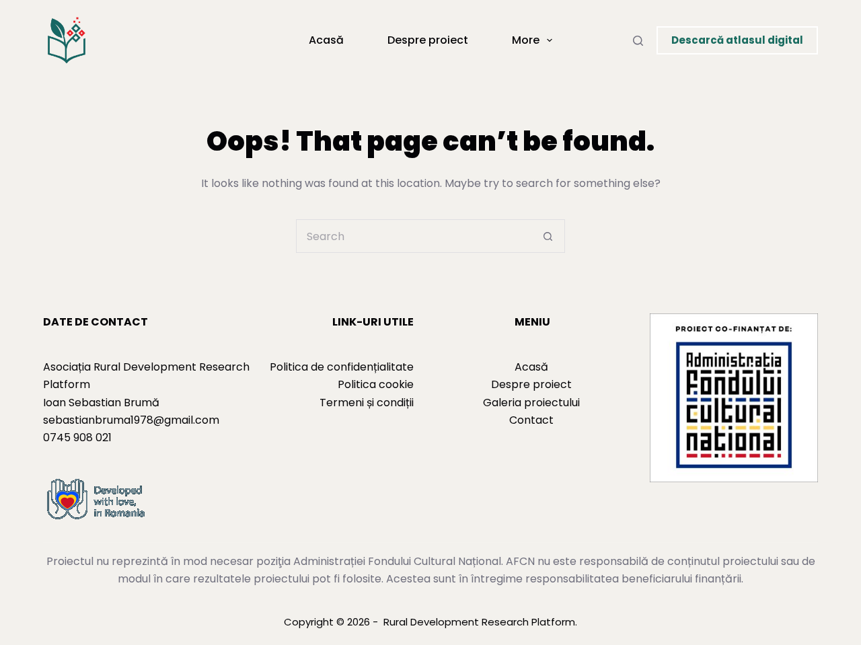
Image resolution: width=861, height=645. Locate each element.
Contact (531, 420)
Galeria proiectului (531, 402)
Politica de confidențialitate (342, 367)
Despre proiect (427, 40)
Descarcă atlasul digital (737, 40)
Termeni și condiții (367, 402)
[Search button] (548, 236)
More (525, 40)
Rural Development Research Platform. (480, 622)
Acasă (326, 40)
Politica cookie (376, 384)
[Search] (638, 41)
